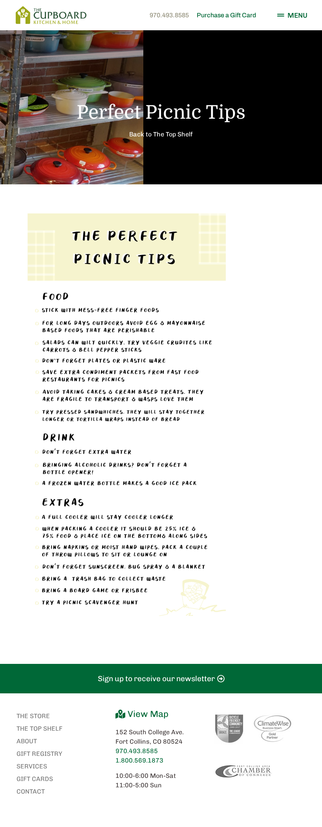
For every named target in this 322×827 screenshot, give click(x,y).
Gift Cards (34, 779)
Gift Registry (39, 753)
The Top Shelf (39, 728)
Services (31, 766)
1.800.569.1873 (139, 760)
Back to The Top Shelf (161, 134)
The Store (33, 716)
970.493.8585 (169, 15)
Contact (30, 791)
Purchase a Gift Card (226, 15)
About (26, 741)
